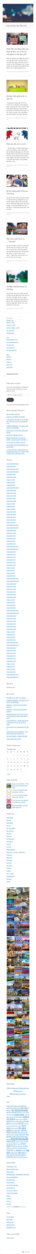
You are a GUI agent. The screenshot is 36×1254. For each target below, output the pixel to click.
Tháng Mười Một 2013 (13, 677)
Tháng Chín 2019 (11, 512)
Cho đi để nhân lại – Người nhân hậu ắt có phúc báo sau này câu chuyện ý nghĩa (17, 722)
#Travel (9, 1106)
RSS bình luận (11, 1225)
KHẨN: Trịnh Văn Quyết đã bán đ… (20, 806)
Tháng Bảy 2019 (11, 517)
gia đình (25, 1119)
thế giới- (11, 1144)
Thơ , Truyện (10, 873)
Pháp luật (22, 118)
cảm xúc (11, 1117)
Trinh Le (9, 1201)
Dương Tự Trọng (19, 1119)
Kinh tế (16, 1128)
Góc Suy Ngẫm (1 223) (13, 328)
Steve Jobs (11, 1134)
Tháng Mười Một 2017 (13, 549)
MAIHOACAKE (11, 849)
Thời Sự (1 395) (11, 325)
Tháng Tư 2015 (11, 632)
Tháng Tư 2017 (11, 568)
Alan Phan (17, 1108)
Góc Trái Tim (10, 831)
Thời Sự (26, 71)
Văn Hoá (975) (10, 330)
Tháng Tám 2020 (11, 496)
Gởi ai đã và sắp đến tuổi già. (15, 435)
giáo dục (9, 1121)
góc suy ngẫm (15, 1121)
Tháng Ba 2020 (11, 506)
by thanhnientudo (20, 1110)
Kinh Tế (22, 213)
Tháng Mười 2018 (11, 530)
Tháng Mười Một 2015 (13, 613)
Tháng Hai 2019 (11, 522)
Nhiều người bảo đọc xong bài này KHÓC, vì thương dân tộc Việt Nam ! (17, 439)
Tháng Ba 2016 (11, 602)
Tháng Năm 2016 (11, 597)
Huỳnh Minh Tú (11, 1188)
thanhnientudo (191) (12, 339)
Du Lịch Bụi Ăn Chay (12, 1185)
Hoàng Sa (21, 1121)
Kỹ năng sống (10, 839)
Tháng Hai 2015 (11, 637)
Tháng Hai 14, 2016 (12, 118)
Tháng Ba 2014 (11, 666)
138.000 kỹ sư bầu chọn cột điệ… (20, 801)
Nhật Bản (24, 1130)
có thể (25, 1114)
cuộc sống (19, 1114)
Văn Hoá (9, 879)
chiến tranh (14, 1112)
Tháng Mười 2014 (11, 648)
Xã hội (12, 1155)
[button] (12, 893)
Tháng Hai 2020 (11, 509)
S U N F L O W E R (12, 1190)
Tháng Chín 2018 (11, 533)
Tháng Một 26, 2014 (12, 213)
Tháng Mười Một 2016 (13, 581)
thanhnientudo (19, 1139)
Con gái (23, 1112)
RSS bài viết (10, 1222)
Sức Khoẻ (9, 860)
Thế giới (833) (10, 333)
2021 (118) (9, 364)
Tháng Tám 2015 (11, 621)
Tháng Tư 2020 (11, 504)
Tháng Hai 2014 (11, 669)
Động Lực (24, 1157)
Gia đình (9, 833)
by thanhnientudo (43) (13, 342)
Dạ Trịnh (9, 1204)
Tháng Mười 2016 (11, 584)
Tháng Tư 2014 (11, 664)
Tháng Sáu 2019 (11, 520)
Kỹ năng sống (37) (12, 350)
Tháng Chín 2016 (11, 586)
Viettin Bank (14, 1153)
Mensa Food (10, 1172)
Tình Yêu (10, 1150)
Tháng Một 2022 (11, 474)
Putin (24, 1132)
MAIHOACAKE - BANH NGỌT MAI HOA (18, 1174)
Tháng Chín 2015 (11, 618)
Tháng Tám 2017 (11, 557)
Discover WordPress (12, 1177)
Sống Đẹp (9, 857)
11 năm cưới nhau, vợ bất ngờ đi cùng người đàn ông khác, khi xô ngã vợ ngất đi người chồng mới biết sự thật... (18, 451)
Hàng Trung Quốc (14, 1123)
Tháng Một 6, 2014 (11, 308)
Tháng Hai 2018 (11, 541)
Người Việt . (17, 1130)
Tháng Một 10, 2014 (12, 260)
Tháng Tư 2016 (11, 600)
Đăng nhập (9, 1219)
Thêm (8, 1096)
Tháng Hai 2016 (11, 605)
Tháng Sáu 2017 (11, 562)
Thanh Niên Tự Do (12, 374)
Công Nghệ (10, 823)
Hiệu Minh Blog (11, 1180)
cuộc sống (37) (11, 347)
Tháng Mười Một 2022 (13, 472)
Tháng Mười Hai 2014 (12, 642)
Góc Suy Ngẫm (24, 165)
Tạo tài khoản (10, 1217)
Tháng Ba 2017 (11, 570)
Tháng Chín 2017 (11, 554)
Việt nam (21, 1152)
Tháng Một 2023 (11, 466)
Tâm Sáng (9, 865)
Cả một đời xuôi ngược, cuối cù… (19, 791)
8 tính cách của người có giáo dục (16, 442)
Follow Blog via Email (13, 383)
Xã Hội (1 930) (10, 322)
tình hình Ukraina (13, 1148)
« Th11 (8, 774)
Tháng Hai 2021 (11, 482)
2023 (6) (9, 359)
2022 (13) (9, 362)
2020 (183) (9, 367)
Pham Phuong (10, 1182)
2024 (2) (9, 356)
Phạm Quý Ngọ (12, 1132)
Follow (10, 400)
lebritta (8, 1196)
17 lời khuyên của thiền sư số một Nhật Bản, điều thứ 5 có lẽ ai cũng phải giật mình (17, 421)
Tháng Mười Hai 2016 (12, 578)
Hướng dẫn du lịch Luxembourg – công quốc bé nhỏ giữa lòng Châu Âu (17, 732)
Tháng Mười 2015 (11, 616)
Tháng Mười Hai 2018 (12, 525)
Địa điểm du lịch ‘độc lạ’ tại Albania (16, 698)
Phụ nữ (20, 1132)
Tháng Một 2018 (11, 544)
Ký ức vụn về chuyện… (18, 784)
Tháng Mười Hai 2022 (12, 469)
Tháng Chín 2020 (11, 493)
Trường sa (14, 1146)
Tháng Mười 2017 (11, 552)
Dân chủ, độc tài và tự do (16, 144)
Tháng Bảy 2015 (11, 624)
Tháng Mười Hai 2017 (12, 546)
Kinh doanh (10, 841)
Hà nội (20, 1123)
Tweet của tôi (10, 1238)
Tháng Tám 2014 (11, 653)
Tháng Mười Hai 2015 (12, 610)
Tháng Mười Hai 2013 (12, 674)
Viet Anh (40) (10, 345)
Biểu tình (9, 1110)
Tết (14, 1150)
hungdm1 (9, 1198)
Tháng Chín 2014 (11, 650)
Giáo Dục (9, 836)
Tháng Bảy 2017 (11, 560)
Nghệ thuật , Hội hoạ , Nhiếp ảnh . (16, 852)
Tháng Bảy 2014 (11, 656)
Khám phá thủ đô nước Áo (14, 739)
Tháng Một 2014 (11, 672)
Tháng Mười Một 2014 (13, 645)
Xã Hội (8, 166)
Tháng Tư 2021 (11, 480)
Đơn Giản (19, 1157)
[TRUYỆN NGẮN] (19, 1155)
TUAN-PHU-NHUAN (12, 1193)
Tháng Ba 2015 (11, 634)
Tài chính (9, 863)
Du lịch (16, 1117)
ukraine (18, 1150)
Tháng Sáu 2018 (11, 538)
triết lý (15, 1144)
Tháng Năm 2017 (11, 565)
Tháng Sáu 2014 (11, 658)
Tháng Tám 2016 (11, 589)
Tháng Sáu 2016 (11, 594)
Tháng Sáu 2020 (11, 498)
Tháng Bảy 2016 (11, 592)
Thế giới (21, 71)
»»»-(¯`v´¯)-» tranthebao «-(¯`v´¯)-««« (16, 1206)
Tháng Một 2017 (11, 576)
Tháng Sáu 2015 (11, 626)
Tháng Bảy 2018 (11, 536)
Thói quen (17, 1141)
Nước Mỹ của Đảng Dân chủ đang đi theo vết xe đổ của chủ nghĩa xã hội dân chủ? (18, 51)
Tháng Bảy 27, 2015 (12, 165)
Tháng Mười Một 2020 (13, 488)
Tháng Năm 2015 (11, 629)
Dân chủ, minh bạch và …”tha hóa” (15, 240)
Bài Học (9, 1112)
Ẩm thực (9, 820)
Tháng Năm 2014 (11, 661)
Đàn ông (14, 1157)
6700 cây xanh (15, 1106)
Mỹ (12, 1130)
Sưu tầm (17, 1134)
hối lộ (12, 1128)
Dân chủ (20, 1117)
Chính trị (19, 1112)
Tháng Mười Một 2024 (13, 464)
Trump (19, 1144)
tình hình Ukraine (22, 1148)
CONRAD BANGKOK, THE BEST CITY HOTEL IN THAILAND (18, 427)
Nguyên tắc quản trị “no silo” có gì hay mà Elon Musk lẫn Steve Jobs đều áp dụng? (17, 716)
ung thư (23, 1150)
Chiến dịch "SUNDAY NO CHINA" (16, 417)
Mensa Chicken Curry (13, 1169)
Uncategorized (10, 876)
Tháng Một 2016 (11, 608)
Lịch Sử (9, 847)
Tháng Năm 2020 (11, 501)
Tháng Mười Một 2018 (13, 528)
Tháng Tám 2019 (11, 514)
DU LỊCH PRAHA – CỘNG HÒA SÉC (17, 736)
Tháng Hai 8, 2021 (11, 71)
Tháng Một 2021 (11, 485)
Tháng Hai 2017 (11, 573)
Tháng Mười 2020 (11, 490)
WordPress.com (11, 1227)
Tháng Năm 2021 (11, 477)
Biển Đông (25, 1108)
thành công (11, 1141)
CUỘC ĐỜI (11, 1115)
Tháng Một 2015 (11, 640)
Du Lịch (9, 825)
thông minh (23, 1141)
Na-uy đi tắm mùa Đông (13, 414)
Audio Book (10, 817)
